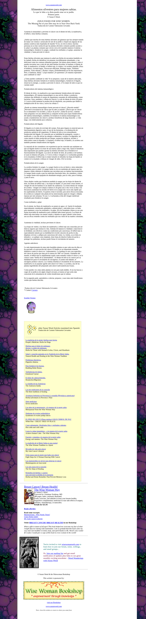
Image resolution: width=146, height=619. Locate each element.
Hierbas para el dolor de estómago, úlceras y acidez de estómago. (38, 347)
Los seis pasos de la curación (36, 467)
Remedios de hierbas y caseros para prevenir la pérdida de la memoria (39, 474)
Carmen (35, 290)
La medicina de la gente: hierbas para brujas (41, 340)
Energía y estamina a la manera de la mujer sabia (43, 437)
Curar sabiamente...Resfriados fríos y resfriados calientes (46, 425)
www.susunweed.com (54, 5)
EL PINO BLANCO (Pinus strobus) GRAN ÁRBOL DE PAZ (48, 419)
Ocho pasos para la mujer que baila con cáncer (42, 455)
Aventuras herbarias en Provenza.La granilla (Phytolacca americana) (50, 396)
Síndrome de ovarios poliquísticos (38, 413)
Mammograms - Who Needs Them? (37, 515)
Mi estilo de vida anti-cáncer (36, 449)
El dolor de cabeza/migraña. (36, 378)
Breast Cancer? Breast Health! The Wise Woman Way (42, 488)
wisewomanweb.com (70, 544)
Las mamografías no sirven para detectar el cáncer (43, 461)
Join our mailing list (55, 553)
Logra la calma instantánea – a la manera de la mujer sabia (46, 431)
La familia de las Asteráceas (36, 384)
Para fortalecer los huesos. (35, 366)
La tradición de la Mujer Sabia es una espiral (41, 443)
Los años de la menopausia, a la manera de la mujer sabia (46, 407)
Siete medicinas (31, 402)
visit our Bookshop (54, 602)
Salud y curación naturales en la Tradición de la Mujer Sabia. (47, 354)
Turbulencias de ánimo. (34, 372)
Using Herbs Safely (31, 517)
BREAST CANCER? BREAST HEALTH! (46, 523)
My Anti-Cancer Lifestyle (33, 519)
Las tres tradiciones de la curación (38, 390)
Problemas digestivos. (33, 360)
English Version (29, 298)
